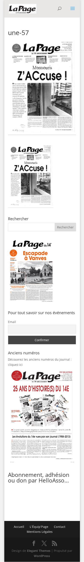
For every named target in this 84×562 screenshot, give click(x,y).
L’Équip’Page (39, 527)
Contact (59, 527)
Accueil (19, 527)
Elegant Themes (38, 551)
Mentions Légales (40, 532)
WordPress (42, 556)
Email (12, 322)
